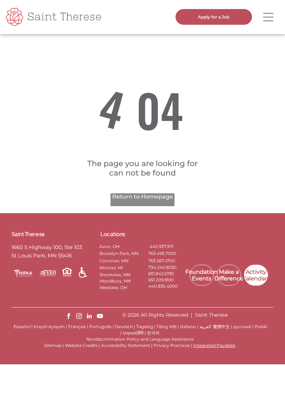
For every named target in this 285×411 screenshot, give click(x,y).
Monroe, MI (111, 267)
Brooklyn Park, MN (119, 253)
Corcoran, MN (114, 260)
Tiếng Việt (166, 326)
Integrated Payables (214, 345)
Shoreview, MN (115, 274)
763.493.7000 (162, 253)
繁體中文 (221, 326)
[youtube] (100, 317)
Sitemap (53, 345)
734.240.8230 (162, 267)
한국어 (153, 332)
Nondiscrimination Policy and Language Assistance (140, 339)
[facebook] (68, 317)
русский (242, 326)
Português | (101, 326)
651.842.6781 (161, 273)
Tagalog (144, 326)
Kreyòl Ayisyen (49, 326)
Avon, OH (109, 246)
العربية (205, 326)
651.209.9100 (161, 279)
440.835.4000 (163, 286)
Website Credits (81, 345)
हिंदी (140, 332)
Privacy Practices (172, 345)
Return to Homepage (142, 196)
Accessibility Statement (125, 345)
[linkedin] (89, 317)
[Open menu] (268, 17)
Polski (261, 326)
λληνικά (129, 332)
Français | (78, 326)
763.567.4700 (161, 260)
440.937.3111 (160, 246)
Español (22, 326)
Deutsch (124, 326)
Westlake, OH (113, 287)
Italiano (188, 326)
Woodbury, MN (115, 281)
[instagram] (79, 317)
